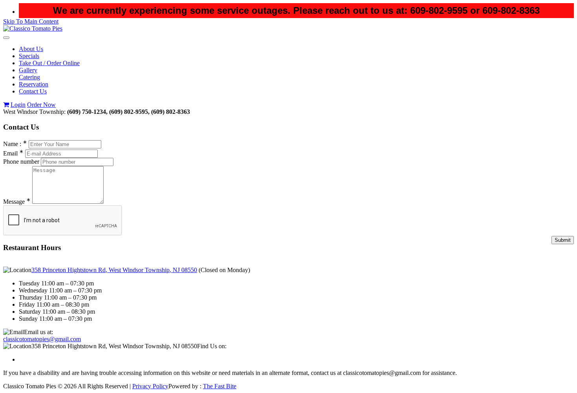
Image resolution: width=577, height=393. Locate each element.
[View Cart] (6, 104)
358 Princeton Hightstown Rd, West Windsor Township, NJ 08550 (114, 270)
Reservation (33, 84)
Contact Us (33, 91)
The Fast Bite (219, 386)
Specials (29, 56)
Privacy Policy (150, 386)
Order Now (41, 104)
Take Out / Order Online (49, 63)
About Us (31, 49)
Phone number (21, 161)
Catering (29, 77)
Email (13, 153)
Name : (15, 144)
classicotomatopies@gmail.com (42, 339)
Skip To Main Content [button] (30, 21)
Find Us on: (211, 346)
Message (17, 201)
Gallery (28, 70)
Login (18, 104)
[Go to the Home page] (32, 28)
